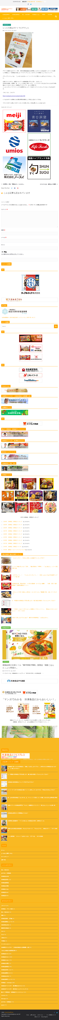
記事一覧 (3, 859)
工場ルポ (3, 937)
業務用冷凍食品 (5, 928)
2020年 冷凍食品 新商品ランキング (12, 534)
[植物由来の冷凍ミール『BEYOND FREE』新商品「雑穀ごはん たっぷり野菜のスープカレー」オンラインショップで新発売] (29, 631)
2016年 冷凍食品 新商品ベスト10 (12, 546)
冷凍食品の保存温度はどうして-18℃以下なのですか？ (21, 782)
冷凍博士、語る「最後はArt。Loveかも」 (14, 184)
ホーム (2, 850)
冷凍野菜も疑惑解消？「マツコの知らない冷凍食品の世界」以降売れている (26, 820)
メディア (3, 905)
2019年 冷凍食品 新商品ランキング (12, 537)
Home (27, 1015)
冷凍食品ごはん (36, 14)
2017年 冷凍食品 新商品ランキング (12, 543)
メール (3, 237)
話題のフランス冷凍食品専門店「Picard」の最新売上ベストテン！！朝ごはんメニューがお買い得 (31, 805)
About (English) (44, 1016)
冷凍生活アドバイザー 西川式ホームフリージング (13, 989)
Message (3, 998)
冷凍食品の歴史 (5, 886)
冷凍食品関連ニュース (6, 921)
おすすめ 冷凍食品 (6, 873)
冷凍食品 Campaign (6, 982)
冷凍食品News (6, 14)
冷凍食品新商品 (16, 14)
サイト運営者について (51, 1015)
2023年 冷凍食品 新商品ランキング (12, 524)
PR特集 (3, 941)
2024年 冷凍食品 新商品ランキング (12, 521)
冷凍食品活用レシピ (6, 24)
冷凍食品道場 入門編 (6, 918)
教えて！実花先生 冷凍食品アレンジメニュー (12, 992)
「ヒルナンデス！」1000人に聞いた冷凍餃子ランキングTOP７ (28, 558)
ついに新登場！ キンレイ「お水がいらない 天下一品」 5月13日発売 (25, 836)
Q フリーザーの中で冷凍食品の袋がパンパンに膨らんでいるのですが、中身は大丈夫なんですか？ (31, 790)
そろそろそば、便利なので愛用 (48, 184)
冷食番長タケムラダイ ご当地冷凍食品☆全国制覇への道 (15, 947)
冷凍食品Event (4, 895)
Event (43, 14)
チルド (2, 934)
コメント (4, 209)
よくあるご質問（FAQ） (8, 18)
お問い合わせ (33, 1015)
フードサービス (5, 944)
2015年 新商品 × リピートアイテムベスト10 (14, 549)
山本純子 (15, 30)
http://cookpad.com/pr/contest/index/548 (14, 96)
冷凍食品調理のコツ (6, 973)
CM (2, 931)
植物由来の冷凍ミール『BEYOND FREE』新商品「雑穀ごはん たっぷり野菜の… (28, 666)
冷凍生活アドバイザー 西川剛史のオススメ (12, 985)
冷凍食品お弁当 (5, 876)
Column (50, 14)
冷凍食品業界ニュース (6, 979)
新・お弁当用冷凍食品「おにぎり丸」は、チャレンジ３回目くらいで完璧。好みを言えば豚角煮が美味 (32, 797)
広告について (37, 1016)
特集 (2, 915)
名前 (3, 230)
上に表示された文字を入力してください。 (13, 254)
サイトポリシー (5, 856)
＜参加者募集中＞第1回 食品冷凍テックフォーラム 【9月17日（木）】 (18, 317)
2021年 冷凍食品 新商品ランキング (12, 531)
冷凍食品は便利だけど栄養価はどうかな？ (18, 813)
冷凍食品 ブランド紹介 (7, 909)
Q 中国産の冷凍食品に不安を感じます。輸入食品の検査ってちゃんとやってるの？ (34, 600)
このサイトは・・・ (41, 1015)
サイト (3, 245)
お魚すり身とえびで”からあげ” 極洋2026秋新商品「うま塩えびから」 (30, 617)
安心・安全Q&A (26, 14)
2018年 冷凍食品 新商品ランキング (12, 540)
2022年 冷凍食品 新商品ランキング (12, 527)
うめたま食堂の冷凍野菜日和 (8, 950)
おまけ (2, 1005)
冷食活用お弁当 (5, 925)
